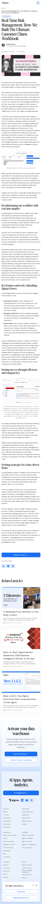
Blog (3, 8)
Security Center (27, 865)
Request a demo (20, 555)
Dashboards (7, 821)
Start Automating (19, 754)
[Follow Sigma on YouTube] (8, 566)
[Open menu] (38, 3)
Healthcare (25, 815)
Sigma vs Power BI (27, 835)
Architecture (7, 818)
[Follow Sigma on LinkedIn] (3, 566)
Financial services (27, 812)
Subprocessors (26, 874)
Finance (24, 824)
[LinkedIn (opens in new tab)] (22, 800)
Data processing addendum (27, 871)
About (5, 874)
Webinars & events (9, 844)
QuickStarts (7, 851)
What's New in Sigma (9, 835)
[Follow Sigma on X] (13, 566)
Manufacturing (26, 821)
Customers (6, 868)
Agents (5, 812)
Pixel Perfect (7, 827)
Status (24, 877)
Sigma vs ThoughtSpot (29, 844)
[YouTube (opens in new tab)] (27, 800)
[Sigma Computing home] (5, 3)
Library (5, 838)
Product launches (8, 841)
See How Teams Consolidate (21, 760)
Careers (5, 865)
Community (7, 857)
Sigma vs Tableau (27, 838)
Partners (5, 877)
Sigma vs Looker (27, 841)
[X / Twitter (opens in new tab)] (32, 800)
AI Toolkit (6, 815)
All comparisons (27, 847)
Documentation (8, 847)
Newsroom (6, 871)
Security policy (26, 868)
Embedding (6, 824)
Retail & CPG (26, 818)
